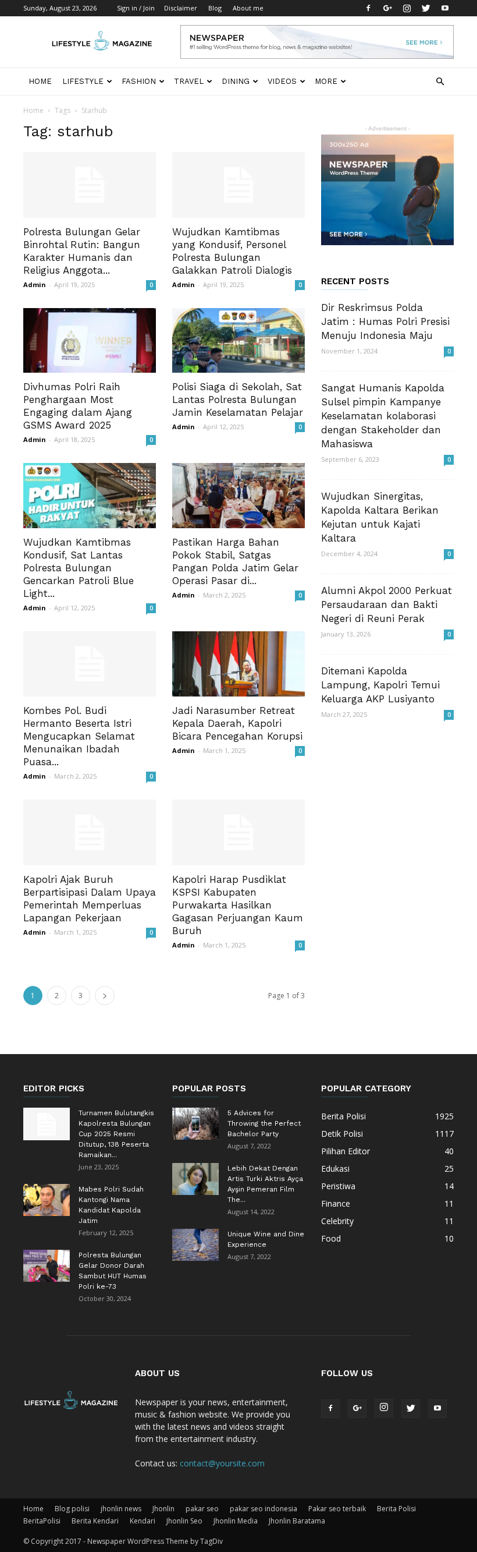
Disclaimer (180, 7)
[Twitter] (426, 8)
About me (248, 7)
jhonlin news (121, 1509)
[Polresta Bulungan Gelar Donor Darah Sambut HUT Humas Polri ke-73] (46, 1266)
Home (40, 81)
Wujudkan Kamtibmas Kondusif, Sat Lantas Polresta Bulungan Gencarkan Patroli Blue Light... (78, 567)
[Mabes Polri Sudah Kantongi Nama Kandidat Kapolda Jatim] (46, 1200)
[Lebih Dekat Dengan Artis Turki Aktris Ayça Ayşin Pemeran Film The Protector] (195, 1179)
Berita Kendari (95, 1521)
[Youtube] (445, 8)
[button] (440, 81)
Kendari (142, 1521)
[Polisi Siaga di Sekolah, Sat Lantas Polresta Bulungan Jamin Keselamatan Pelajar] (238, 340)
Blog (215, 7)
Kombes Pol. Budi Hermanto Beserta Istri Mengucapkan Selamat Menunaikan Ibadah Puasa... (79, 736)
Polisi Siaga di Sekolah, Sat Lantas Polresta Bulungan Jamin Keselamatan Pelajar (237, 399)
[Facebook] (368, 8)
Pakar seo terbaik (337, 1509)
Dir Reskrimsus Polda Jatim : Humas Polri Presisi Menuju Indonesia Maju (385, 321)
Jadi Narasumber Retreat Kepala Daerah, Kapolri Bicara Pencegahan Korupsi (237, 723)
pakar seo (202, 1509)
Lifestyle (83, 81)
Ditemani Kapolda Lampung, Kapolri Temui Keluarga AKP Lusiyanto (380, 685)
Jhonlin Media (235, 1521)
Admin (34, 284)
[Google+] (387, 8)
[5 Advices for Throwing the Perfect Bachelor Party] (195, 1124)
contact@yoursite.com (222, 1463)
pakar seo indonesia (263, 1509)
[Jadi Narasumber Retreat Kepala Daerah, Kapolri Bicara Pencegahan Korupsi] (238, 664)
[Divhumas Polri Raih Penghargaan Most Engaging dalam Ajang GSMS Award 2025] (89, 340)
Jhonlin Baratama (297, 1521)
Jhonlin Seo (184, 1521)
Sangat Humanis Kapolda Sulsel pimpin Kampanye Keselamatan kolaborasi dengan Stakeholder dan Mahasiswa (382, 416)
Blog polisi (72, 1509)
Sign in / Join (136, 7)
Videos (282, 81)
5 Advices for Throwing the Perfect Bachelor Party (264, 1123)
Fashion (139, 81)
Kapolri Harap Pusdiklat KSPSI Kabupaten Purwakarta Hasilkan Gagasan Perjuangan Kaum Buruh (237, 905)
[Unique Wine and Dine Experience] (195, 1245)
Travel (189, 81)
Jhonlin (163, 1509)
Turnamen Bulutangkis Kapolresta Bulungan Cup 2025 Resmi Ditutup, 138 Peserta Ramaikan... (116, 1134)
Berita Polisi (396, 1509)
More (326, 81)
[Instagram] (406, 8)
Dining (236, 81)
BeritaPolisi (41, 1521)
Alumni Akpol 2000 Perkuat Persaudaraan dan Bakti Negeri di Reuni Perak (386, 604)
